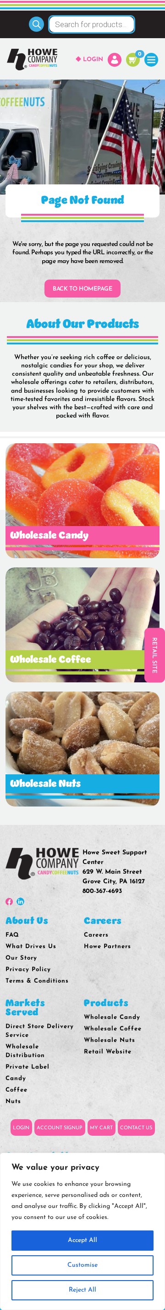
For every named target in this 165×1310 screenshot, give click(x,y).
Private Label (28, 1067)
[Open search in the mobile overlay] (82, 24)
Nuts (13, 1101)
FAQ (12, 935)
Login (93, 60)
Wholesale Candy (112, 1017)
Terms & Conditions (37, 981)
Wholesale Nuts (109, 1040)
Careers (96, 935)
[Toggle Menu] (151, 59)
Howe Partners (107, 947)
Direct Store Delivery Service (40, 1031)
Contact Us (136, 1128)
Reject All (82, 1290)
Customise (82, 1265)
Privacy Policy (28, 969)
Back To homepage (82, 289)
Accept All (82, 1240)
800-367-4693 (102, 891)
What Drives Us (31, 947)
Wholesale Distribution (25, 1051)
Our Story (21, 958)
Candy (16, 1078)
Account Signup (59, 1128)
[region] (82, 1231)
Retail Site (154, 655)
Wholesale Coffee (113, 1029)
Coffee (17, 1090)
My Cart (101, 1128)
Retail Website (108, 1052)
